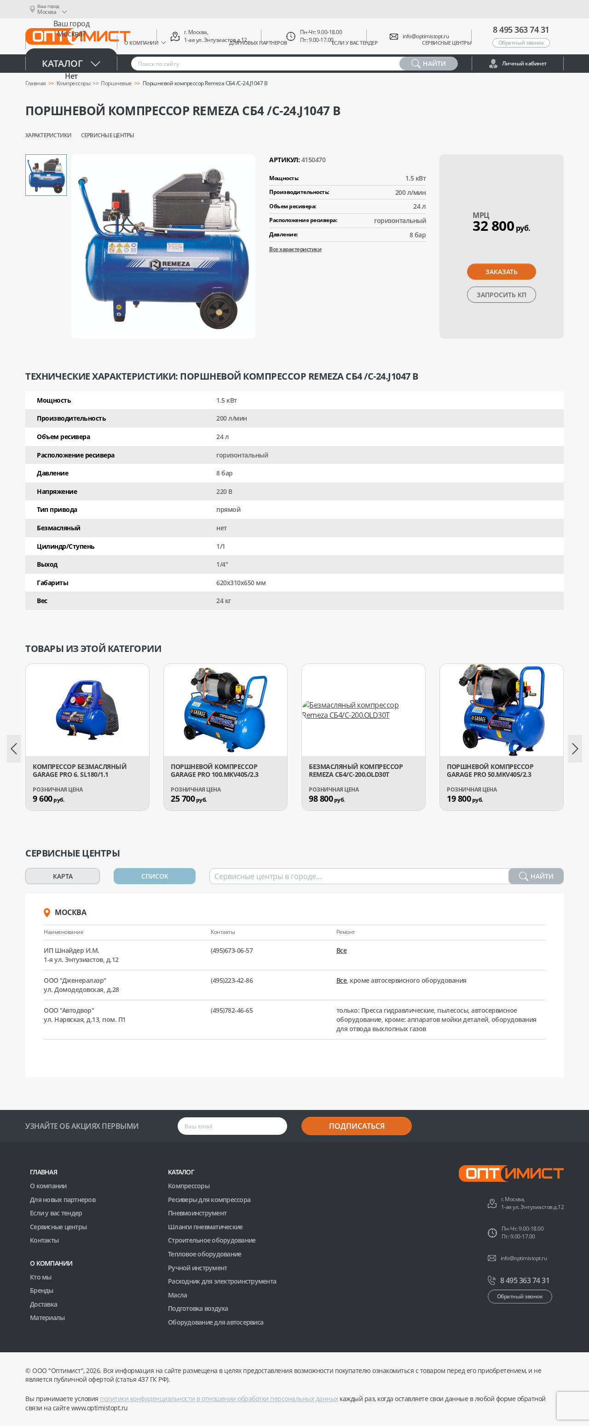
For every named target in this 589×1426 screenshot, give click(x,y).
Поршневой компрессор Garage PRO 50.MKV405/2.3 (490, 771)
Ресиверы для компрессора (209, 1199)
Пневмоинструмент (197, 1213)
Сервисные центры (107, 135)
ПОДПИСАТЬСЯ (357, 1126)
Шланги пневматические (205, 1226)
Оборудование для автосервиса (215, 1322)
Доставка (43, 1304)
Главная (43, 1172)
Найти (542, 876)
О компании (48, 1185)
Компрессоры (188, 1185)
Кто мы (41, 1277)
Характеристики (48, 135)
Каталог (62, 63)
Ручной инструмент (197, 1267)
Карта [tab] (63, 876)
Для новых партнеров (62, 1199)
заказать (501, 271)
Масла (177, 1295)
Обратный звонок (521, 43)
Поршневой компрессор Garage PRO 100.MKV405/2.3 (215, 771)
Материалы (47, 1317)
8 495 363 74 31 (521, 29)
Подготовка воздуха (198, 1308)
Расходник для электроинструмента (222, 1281)
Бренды (41, 1290)
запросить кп (501, 294)
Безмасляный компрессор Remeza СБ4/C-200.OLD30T (356, 771)
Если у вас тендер (56, 1213)
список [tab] (154, 876)
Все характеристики (295, 249)
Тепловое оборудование (204, 1254)
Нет (71, 76)
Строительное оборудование (211, 1240)
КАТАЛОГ (181, 1172)
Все (341, 950)
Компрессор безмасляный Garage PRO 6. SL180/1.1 (80, 771)
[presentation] (14, 749)
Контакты (44, 1240)
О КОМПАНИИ (51, 1263)
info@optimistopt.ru (426, 36)
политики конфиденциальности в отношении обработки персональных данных (219, 1398)
